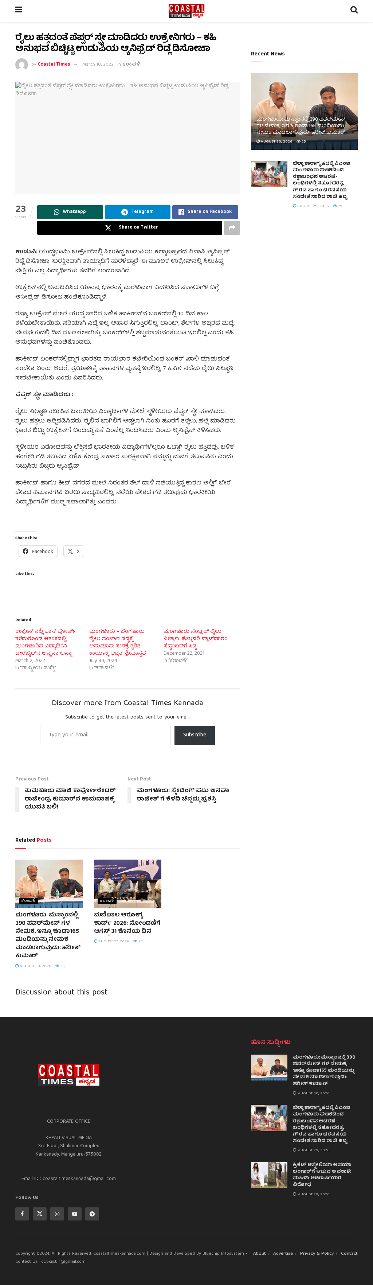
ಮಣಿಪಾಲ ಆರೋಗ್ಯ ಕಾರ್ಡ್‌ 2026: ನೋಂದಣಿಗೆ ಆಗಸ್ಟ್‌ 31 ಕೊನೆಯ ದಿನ (127, 923)
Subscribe (194, 735)
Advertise (283, 1254)
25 (62, 966)
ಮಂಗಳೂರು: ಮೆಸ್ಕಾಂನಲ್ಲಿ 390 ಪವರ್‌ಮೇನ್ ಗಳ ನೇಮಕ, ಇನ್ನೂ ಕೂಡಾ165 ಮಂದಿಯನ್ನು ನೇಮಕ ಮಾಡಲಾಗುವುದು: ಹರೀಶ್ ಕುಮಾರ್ (47, 935)
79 (339, 206)
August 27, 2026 (113, 941)
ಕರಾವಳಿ (131, 65)
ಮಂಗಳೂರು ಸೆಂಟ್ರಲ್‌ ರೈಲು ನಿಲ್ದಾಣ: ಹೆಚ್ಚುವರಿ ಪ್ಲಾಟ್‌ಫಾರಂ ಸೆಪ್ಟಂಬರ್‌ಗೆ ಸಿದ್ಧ (196, 639)
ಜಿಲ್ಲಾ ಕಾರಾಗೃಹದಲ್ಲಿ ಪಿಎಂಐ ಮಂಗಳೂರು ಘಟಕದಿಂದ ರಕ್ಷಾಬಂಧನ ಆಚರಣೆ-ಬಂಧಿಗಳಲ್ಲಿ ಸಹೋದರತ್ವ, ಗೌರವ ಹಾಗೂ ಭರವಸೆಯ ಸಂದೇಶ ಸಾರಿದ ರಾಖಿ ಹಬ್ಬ (321, 180)
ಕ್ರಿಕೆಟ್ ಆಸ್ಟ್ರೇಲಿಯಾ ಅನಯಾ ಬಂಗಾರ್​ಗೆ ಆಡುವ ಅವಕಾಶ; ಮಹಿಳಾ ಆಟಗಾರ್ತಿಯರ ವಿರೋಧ (322, 1175)
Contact (349, 1254)
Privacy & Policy (317, 1254)
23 (140, 941)
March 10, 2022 (98, 65)
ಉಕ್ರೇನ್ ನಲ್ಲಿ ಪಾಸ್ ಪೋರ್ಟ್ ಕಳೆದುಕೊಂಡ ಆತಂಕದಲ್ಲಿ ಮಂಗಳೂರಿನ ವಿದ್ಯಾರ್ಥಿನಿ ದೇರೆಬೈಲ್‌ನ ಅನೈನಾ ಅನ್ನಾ (45, 642)
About (259, 1254)
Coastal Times (54, 65)
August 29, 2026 (312, 206)
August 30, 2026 (35, 966)
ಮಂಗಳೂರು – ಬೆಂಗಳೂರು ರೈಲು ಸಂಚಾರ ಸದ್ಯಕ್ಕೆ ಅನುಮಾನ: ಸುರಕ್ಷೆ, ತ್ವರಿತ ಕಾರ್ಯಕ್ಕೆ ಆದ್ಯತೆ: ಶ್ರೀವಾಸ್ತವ (117, 642)
